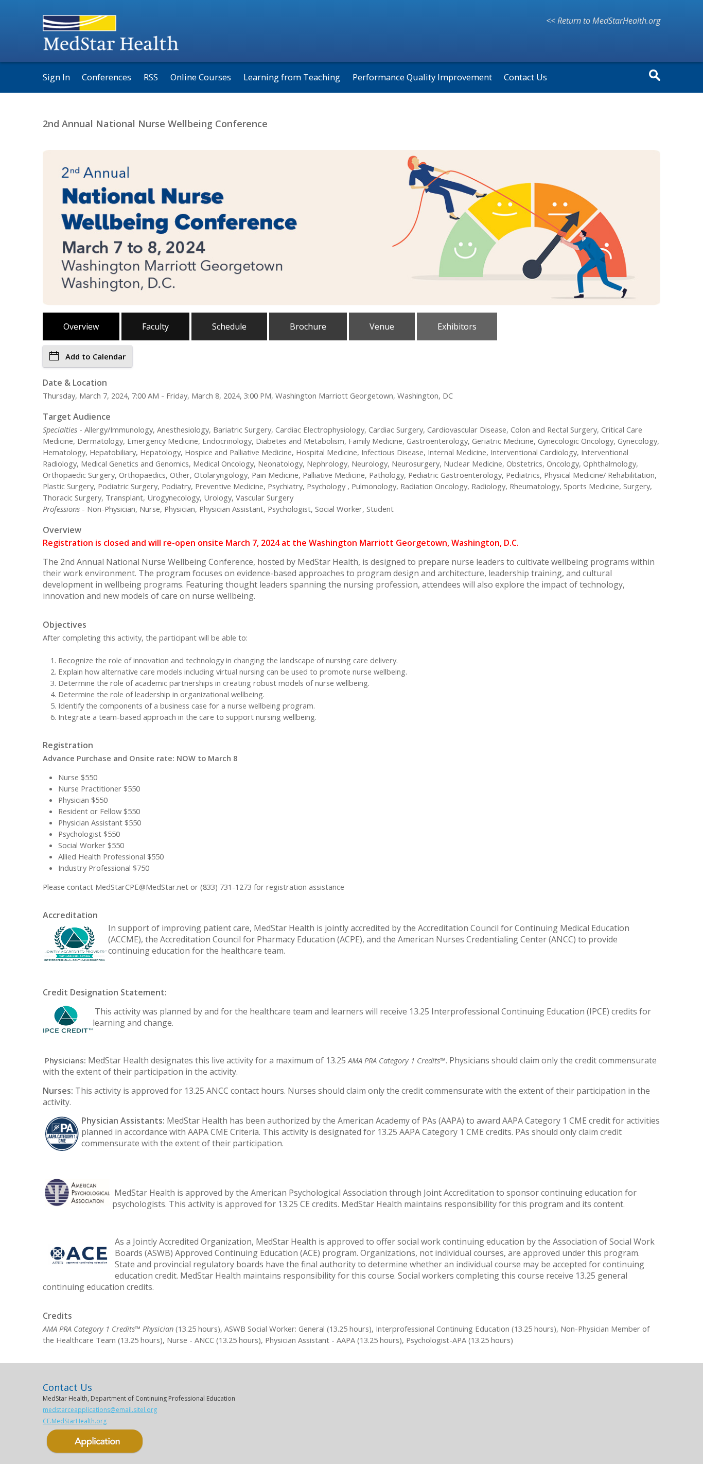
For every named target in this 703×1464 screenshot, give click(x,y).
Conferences (106, 77)
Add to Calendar (95, 356)
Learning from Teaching (291, 77)
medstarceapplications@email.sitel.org (100, 1409)
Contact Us (525, 77)
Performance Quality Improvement (422, 77)
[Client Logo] (113, 52)
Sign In (56, 77)
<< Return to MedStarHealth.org (603, 20)
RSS (151, 77)
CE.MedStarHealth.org (75, 1421)
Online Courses (200, 77)
